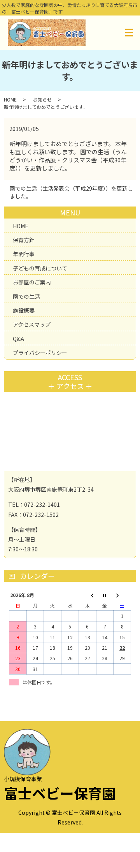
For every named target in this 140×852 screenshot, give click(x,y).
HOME (10, 99)
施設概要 (24, 310)
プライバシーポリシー (40, 352)
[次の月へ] (122, 595)
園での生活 (26, 296)
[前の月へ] (87, 595)
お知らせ (42, 99)
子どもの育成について (40, 268)
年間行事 (24, 254)
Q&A (18, 339)
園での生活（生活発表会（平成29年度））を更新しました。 (71, 192)
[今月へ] (105, 595)
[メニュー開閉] (129, 32)
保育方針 (24, 240)
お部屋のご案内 (32, 282)
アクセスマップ (32, 324)
